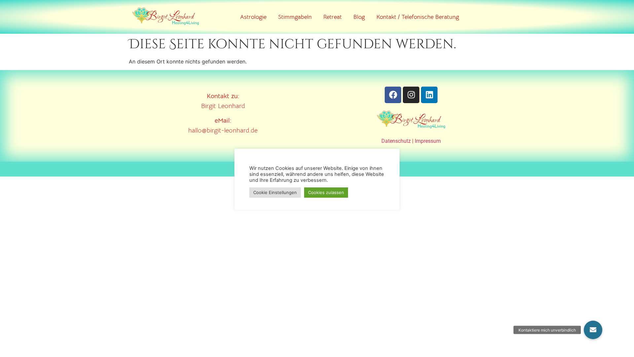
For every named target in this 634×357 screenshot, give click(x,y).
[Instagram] (411, 95)
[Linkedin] (429, 95)
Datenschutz (396, 141)
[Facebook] (393, 95)
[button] (593, 330)
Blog (359, 16)
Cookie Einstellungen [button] (275, 192)
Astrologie (253, 16)
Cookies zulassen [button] (326, 192)
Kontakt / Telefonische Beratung (417, 16)
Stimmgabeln (295, 16)
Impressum (428, 141)
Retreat (332, 16)
